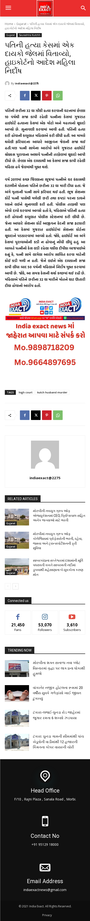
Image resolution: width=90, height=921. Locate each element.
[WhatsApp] (58, 95)
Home (9, 24)
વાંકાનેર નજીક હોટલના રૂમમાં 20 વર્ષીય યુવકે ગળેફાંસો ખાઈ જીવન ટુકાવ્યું (58, 693)
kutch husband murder (52, 392)
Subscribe (72, 614)
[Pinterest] (47, 95)
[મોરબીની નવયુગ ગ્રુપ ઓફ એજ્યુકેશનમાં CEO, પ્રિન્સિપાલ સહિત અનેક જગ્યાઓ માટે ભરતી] (17, 517)
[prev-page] (8, 586)
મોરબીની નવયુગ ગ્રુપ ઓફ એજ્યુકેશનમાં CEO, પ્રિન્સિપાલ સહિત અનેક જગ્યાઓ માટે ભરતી (59, 515)
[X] (36, 95)
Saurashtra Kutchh (29, 35)
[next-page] (15, 586)
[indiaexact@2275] (8, 83)
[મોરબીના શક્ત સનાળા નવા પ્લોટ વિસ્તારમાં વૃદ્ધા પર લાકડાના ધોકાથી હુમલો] (17, 668)
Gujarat (21, 24)
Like (18, 614)
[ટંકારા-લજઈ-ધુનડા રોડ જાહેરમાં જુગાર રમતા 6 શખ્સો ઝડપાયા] (17, 718)
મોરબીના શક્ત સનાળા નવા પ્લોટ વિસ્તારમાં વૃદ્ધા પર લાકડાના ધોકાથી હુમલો (59, 668)
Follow (45, 614)
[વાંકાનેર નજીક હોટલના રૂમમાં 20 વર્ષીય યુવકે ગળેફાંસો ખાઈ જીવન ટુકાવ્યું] (17, 693)
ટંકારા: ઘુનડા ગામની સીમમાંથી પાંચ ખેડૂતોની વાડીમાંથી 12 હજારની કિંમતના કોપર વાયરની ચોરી (58, 741)
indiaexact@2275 (27, 83)
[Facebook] (25, 95)
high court (25, 392)
